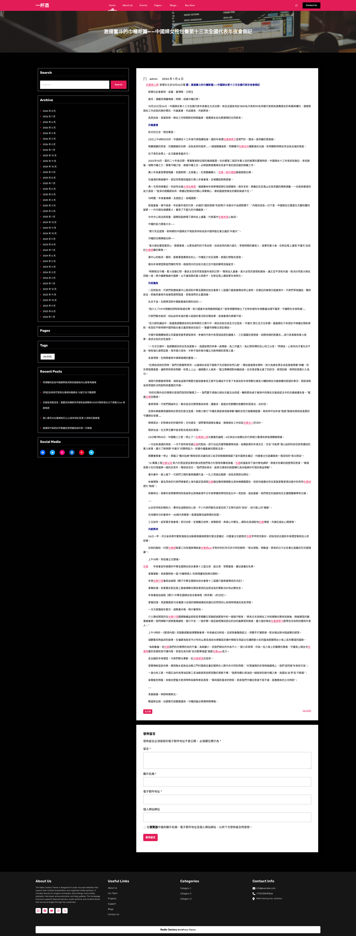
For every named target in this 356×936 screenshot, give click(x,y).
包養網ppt (206, 547)
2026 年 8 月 (49, 111)
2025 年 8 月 (49, 177)
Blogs (110, 909)
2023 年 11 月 (49, 294)
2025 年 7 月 (49, 183)
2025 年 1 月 (49, 216)
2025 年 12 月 (49, 155)
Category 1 (185, 888)
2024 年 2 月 (49, 278)
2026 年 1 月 (49, 150)
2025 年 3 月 (49, 205)
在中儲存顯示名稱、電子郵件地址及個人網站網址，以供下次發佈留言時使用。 (199, 827)
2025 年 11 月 (49, 161)
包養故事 (223, 217)
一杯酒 (42, 5)
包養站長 (167, 463)
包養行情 (158, 580)
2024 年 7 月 (49, 250)
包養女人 (248, 422)
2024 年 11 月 (49, 228)
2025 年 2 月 (49, 211)
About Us (112, 888)
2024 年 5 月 (49, 261)
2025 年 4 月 (49, 200)
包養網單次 (229, 139)
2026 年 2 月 (49, 144)
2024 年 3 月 (49, 272)
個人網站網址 (151, 809)
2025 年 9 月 (49, 172)
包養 (148, 396)
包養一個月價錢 (227, 172)
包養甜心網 (152, 84)
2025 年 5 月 (49, 194)
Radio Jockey (168, 929)
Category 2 (185, 893)
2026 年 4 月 (49, 133)
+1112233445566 (264, 893)
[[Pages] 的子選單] (162, 5)
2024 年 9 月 (49, 239)
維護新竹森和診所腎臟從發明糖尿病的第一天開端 (67, 428)
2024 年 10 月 (50, 233)
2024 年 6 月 (49, 255)
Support (112, 903)
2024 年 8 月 (49, 244)
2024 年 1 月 (49, 283)
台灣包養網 (189, 186)
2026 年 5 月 (49, 127)
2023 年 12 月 (49, 289)
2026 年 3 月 (49, 138)
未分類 (148, 711)
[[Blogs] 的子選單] (177, 5)
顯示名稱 (149, 774)
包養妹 (307, 481)
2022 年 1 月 (49, 317)
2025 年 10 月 (50, 166)
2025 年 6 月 (49, 189)
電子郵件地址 (152, 791)
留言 (147, 749)
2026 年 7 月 (49, 116)
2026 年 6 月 (49, 122)
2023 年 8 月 (49, 311)
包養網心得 (202, 437)
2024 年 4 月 (49, 266)
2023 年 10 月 (50, 300)
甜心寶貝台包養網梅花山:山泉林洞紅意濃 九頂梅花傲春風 (71, 418)
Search (118, 84)
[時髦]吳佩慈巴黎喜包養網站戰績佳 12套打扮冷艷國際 (69, 392)
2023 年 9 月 (49, 305)
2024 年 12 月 (49, 222)
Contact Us (311, 5)
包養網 (149, 250)
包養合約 (244, 146)
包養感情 (198, 658)
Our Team (113, 893)
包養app (217, 651)
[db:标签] (47, 356)
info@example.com (265, 888)
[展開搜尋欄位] (296, 5)
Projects (112, 898)
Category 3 (185, 898)
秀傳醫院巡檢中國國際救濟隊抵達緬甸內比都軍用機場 (69, 382)
